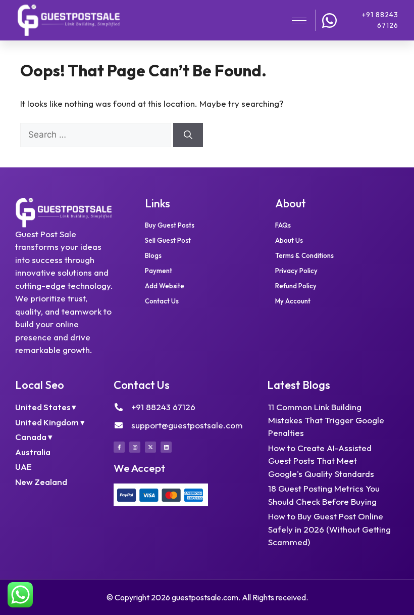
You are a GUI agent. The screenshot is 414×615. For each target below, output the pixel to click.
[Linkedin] (166, 447)
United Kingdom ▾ (50, 422)
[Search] (188, 135)
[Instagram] (134, 447)
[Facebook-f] (119, 447)
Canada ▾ (34, 436)
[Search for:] (96, 134)
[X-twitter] (150, 447)
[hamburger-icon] (299, 20)
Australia (32, 452)
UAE (23, 466)
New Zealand (41, 481)
